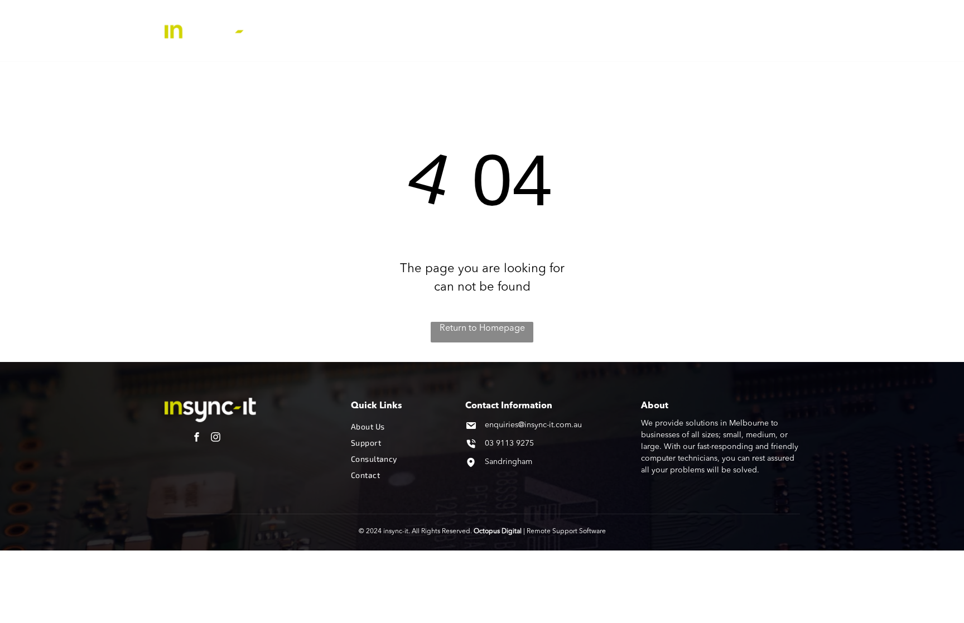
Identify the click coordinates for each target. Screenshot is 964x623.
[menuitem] (360, 30)
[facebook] (197, 438)
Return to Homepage (482, 328)
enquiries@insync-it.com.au (533, 425)
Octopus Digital (498, 531)
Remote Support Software (566, 531)
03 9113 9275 (509, 443)
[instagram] (216, 438)
